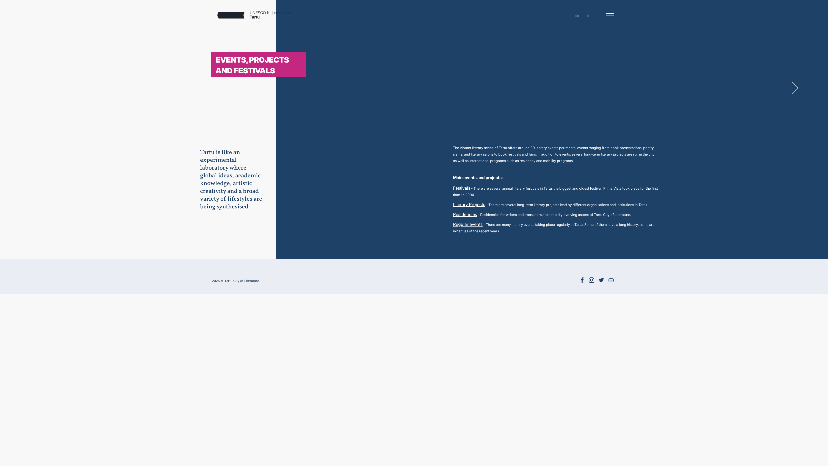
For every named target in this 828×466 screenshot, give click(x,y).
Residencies (465, 214)
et (587, 15)
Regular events (468, 224)
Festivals (461, 188)
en (577, 15)
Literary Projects (469, 204)
